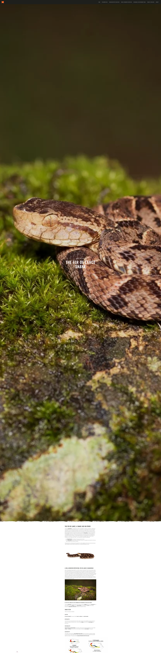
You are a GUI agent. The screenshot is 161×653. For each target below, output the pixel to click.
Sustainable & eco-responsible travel (139, 2)
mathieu (83, 258)
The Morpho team (104, 2)
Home (99, 2)
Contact (157, 2)
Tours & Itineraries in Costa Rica (126, 2)
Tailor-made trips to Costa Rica (114, 2)
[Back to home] (3, 2)
